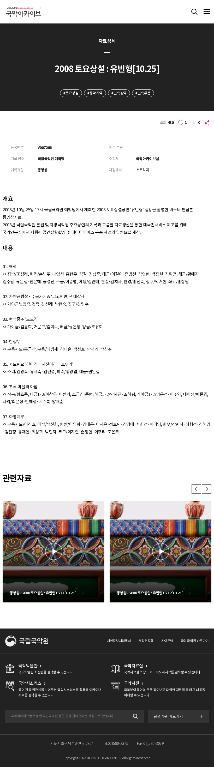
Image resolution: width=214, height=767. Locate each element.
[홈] (23, 6)
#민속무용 (143, 93)
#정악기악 (95, 93)
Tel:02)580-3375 (115, 743)
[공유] (207, 122)
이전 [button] (196, 489)
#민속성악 (119, 93)
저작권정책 (146, 641)
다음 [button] (206, 489)
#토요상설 (71, 93)
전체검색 (194, 11)
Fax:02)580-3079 (150, 743)
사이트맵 (167, 641)
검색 (135, 716)
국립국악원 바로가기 (195, 641)
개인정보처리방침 (119, 641)
